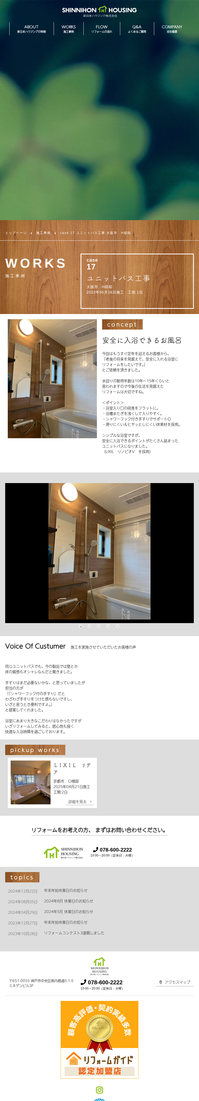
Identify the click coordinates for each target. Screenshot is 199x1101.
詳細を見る (79, 801)
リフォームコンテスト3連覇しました (74, 933)
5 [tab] (118, 626)
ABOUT (31, 28)
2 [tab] (90, 626)
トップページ (16, 233)
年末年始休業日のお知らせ (66, 890)
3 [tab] (99, 626)
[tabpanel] (99, 553)
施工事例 (43, 233)
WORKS (69, 28)
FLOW (101, 28)
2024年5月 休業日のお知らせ (68, 911)
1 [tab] (80, 626)
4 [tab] (108, 626)
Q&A (137, 28)
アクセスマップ (177, 982)
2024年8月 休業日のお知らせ (68, 901)
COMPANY (172, 28)
